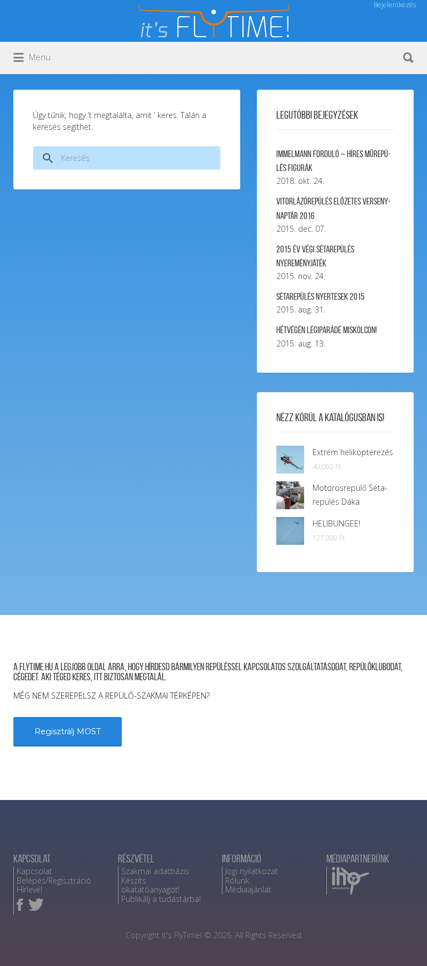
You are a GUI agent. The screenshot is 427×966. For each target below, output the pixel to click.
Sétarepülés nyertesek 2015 (320, 296)
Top (400, 939)
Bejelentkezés (395, 4)
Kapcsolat (34, 871)
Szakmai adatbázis (155, 871)
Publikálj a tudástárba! (161, 899)
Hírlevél (29, 889)
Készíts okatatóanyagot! (150, 885)
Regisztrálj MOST (67, 731)
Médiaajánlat (248, 889)
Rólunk (237, 880)
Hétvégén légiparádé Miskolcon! (326, 330)
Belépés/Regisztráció (54, 880)
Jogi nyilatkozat (251, 871)
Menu (39, 56)
